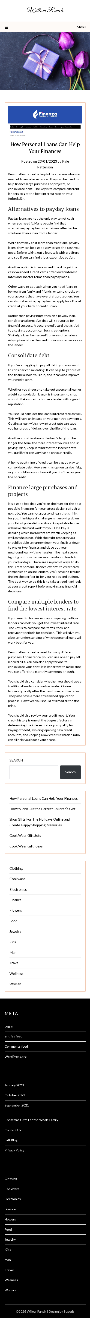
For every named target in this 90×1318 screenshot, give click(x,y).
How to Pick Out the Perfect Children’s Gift (42, 809)
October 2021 (15, 1095)
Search (16, 760)
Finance (15, 900)
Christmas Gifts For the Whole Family (31, 1120)
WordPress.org (16, 1057)
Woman (15, 984)
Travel (14, 963)
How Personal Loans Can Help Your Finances (43, 798)
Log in (9, 1026)
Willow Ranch (45, 10)
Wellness (16, 973)
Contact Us (13, 1130)
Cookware (17, 879)
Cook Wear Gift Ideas (26, 846)
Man (12, 952)
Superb (69, 1311)
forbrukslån (16, 198)
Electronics (18, 889)
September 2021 (17, 1105)
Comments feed (16, 1046)
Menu (81, 27)
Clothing (16, 868)
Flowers (15, 910)
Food (13, 921)
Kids (12, 942)
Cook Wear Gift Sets (25, 835)
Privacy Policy (14, 1150)
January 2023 (14, 1085)
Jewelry (15, 931)
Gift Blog (11, 1140)
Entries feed (13, 1036)
